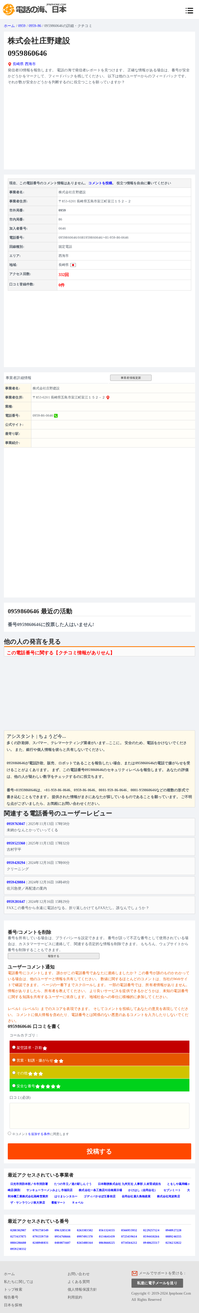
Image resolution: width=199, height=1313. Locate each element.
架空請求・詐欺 (29, 1048)
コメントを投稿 (100, 183)
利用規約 (75, 1297)
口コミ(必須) (20, 1097)
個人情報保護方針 (82, 1289)
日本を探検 (13, 1305)
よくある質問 (79, 1282)
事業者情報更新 (131, 377)
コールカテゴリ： (24, 1035)
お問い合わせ (79, 1274)
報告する (54, 956)
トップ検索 (13, 1289)
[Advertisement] (99, 129)
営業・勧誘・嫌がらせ (35, 1060)
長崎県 (18, 64)
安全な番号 (26, 1086)
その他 (22, 1073)
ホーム (9, 26)
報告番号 (11, 1297)
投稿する (99, 1151)
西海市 (30, 64)
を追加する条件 (39, 1134)
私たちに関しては (18, 1282)
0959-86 (35, 26)
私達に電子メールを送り (157, 1283)
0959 (22, 26)
